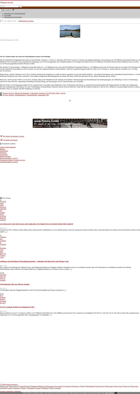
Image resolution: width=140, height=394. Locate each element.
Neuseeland (41, 95)
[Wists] (51, 388)
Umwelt (62, 93)
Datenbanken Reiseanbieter (13, 17)
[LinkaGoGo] (99, 386)
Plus (47, 95)
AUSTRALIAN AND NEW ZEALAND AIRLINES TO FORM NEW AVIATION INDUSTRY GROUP (36, 224)
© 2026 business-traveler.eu (9, 384)
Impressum (17, 391)
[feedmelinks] (89, 386)
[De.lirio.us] (75, 386)
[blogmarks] (49, 386)
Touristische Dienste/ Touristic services (12, 160)
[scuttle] (9, 388)
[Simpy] (23, 388)
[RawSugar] (134, 386)
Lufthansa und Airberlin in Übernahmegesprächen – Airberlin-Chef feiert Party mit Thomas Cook (34, 261)
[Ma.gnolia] (109, 386)
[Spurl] (37, 388)
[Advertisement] (70, 47)
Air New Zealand (8, 95)
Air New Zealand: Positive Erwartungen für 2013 (17, 307)
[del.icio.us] (4, 386)
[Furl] (16, 386)
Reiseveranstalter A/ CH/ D (9, 158)
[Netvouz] (125, 386)
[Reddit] (3, 388)
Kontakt (2, 391)
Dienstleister (4, 151)
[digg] (11, 386)
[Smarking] (31, 388)
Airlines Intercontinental (8, 147)
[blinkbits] (33, 386)
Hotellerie (3, 153)
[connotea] (67, 386)
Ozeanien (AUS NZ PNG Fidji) (49, 93)
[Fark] (82, 386)
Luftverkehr (34, 93)
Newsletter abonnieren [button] (10, 140)
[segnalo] (57, 388)
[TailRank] (44, 388)
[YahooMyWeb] (23, 386)
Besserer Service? (8, 93)
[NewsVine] (117, 386)
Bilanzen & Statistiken (22, 93)
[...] (6, 232)
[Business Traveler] (6, 2)
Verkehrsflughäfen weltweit (9, 162)
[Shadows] (16, 388)
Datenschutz (9, 391)
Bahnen (2, 149)
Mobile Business (5, 156)
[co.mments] (58, 386)
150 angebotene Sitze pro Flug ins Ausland (14, 284)
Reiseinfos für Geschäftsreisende (14, 13)
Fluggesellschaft (31, 95)
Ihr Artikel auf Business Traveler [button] (13, 136)
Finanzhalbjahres (20, 95)
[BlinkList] (41, 386)
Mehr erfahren (109, 393)
